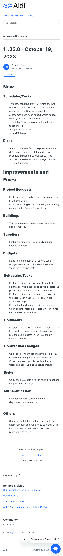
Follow (9, 74)
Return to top (10, 475)
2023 (30, 15)
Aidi (5, 15)
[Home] (14, 5)
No (39, 455)
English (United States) (45, 550)
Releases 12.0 (10, 495)
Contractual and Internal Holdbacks (22, 490)
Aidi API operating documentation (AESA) (25, 507)
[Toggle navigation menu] (54, 5)
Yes (23, 455)
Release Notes (17, 15)
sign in (13, 532)
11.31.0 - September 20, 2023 (19, 501)
